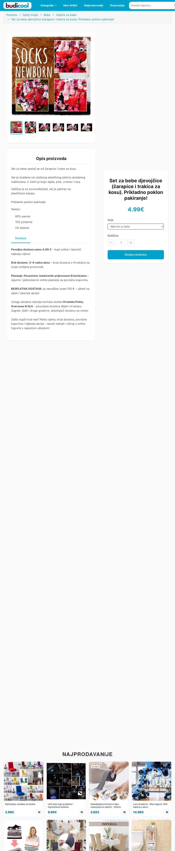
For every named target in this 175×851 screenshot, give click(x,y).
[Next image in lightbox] (88, 76)
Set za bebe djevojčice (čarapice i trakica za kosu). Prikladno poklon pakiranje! (62, 19)
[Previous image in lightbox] (14, 76)
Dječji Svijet (30, 15)
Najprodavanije (93, 5)
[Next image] (89, 129)
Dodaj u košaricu (136, 254)
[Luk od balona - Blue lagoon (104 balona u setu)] (151, 789)
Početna (11, 15)
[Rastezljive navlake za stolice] (23, 789)
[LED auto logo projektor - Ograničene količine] (66, 789)
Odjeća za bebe (66, 15)
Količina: (113, 235)
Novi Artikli (70, 5)
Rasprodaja (117, 5)
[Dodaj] (39, 812)
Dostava (20, 238)
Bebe (47, 15)
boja (110, 220)
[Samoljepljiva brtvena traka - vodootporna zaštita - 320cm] (109, 789)
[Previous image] (13, 129)
